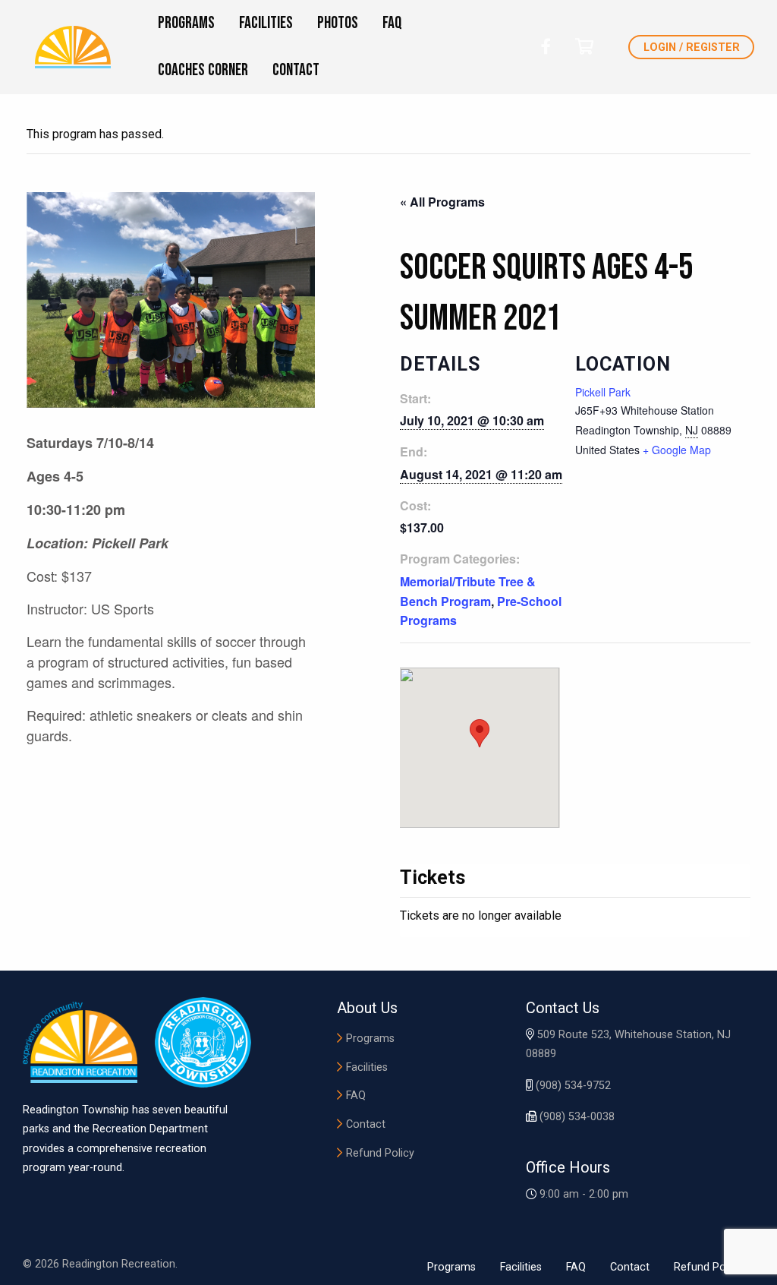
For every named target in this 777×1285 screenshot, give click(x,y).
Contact (365, 1124)
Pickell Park (603, 391)
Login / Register (691, 47)
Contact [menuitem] (295, 70)
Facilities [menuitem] (266, 23)
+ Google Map (677, 449)
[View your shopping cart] (584, 47)
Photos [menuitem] (337, 23)
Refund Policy (380, 1153)
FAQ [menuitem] (392, 23)
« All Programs (442, 201)
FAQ (356, 1095)
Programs (370, 1038)
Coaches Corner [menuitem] (203, 70)
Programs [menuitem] (186, 23)
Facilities (367, 1067)
